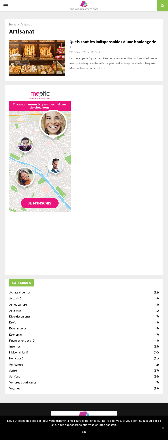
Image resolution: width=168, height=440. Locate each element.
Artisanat (15, 310)
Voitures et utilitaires (22, 382)
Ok (84, 432)
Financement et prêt (22, 340)
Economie (15, 334)
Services (14, 376)
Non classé (16, 358)
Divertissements (20, 316)
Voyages (14, 388)
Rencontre (16, 364)
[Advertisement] (84, 242)
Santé (13, 370)
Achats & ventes (20, 292)
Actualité (15, 298)
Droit (12, 322)
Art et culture (18, 304)
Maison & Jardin (19, 352)
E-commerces (18, 328)
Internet (14, 346)
